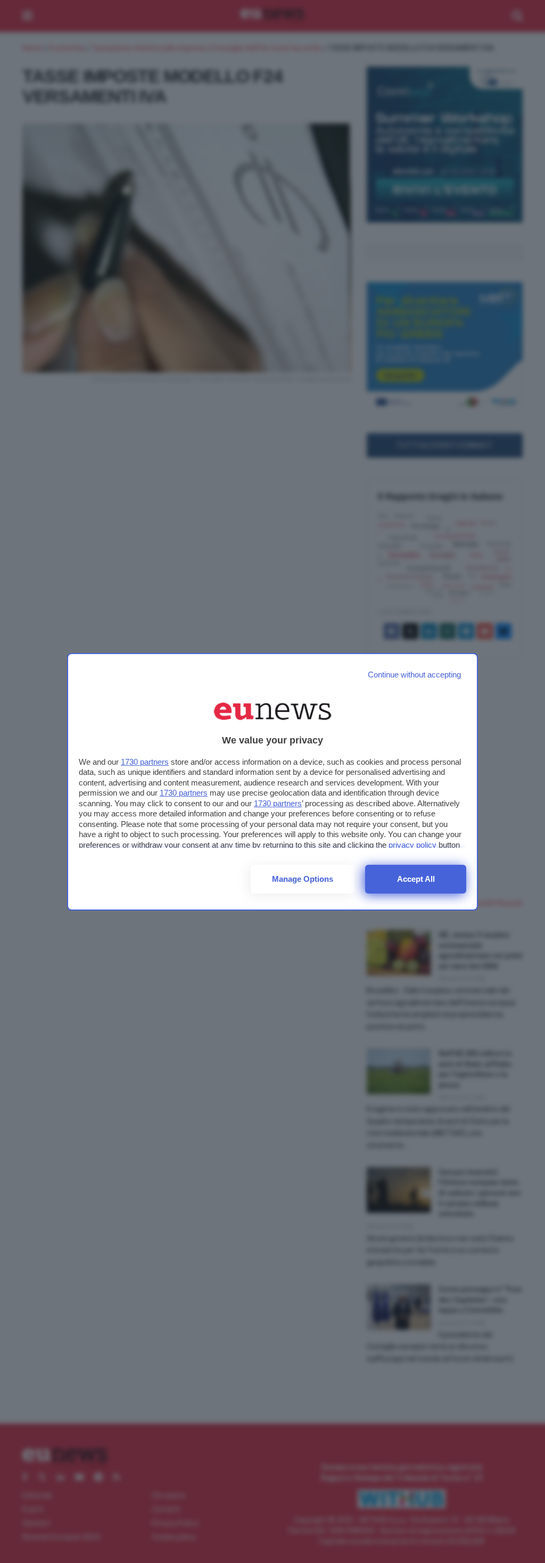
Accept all (416, 878)
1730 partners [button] (145, 761)
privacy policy (412, 844)
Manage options (302, 878)
